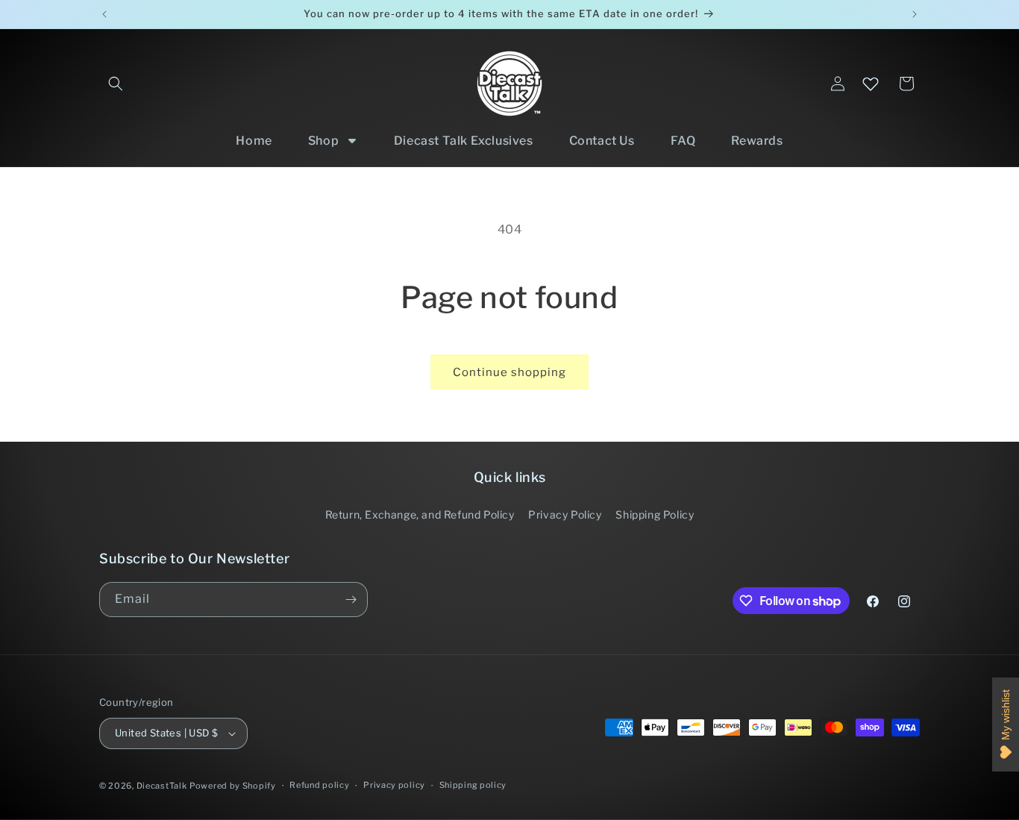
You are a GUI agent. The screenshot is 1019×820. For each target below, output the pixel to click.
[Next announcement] (914, 14)
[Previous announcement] (104, 14)
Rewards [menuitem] (757, 141)
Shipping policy (473, 785)
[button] (115, 83)
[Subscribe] (350, 599)
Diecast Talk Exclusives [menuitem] (463, 141)
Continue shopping (509, 372)
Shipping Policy (654, 514)
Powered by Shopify (232, 785)
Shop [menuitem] (323, 141)
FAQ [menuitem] (683, 141)
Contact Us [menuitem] (602, 141)
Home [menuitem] (254, 141)
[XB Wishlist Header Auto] (870, 83)
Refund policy (319, 785)
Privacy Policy (564, 514)
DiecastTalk (162, 785)
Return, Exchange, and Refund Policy (420, 514)
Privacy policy (394, 785)
